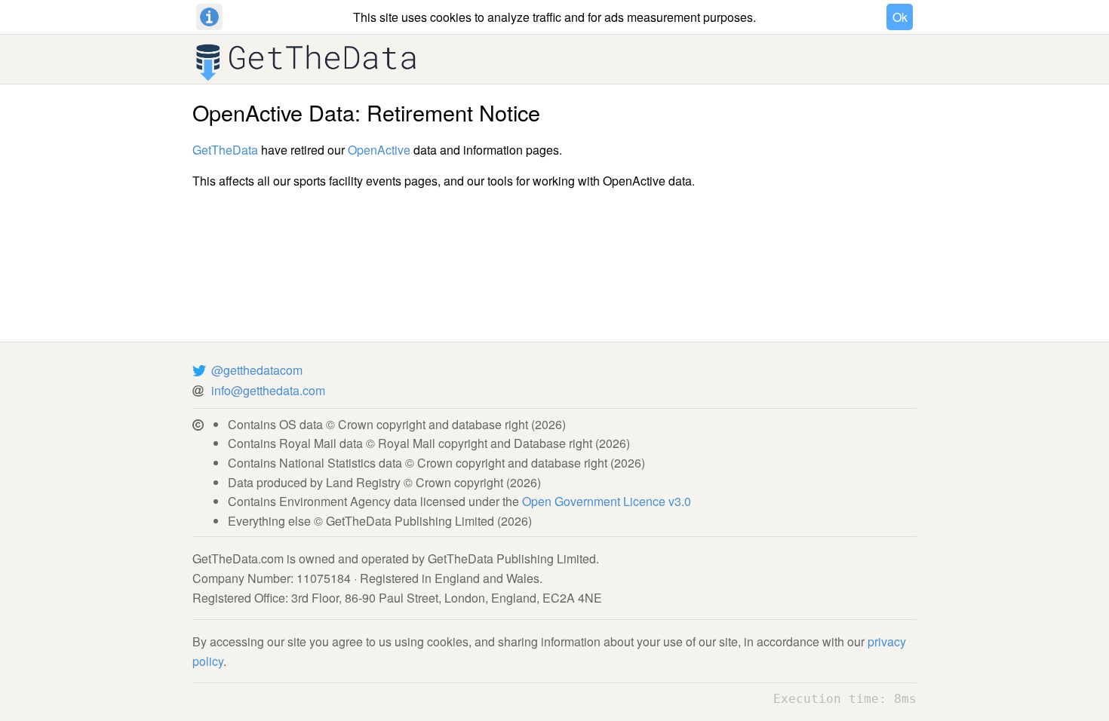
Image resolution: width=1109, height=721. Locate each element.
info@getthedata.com (268, 390)
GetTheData (225, 149)
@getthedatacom (257, 370)
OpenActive (379, 149)
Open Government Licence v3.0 (606, 501)
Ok (900, 17)
